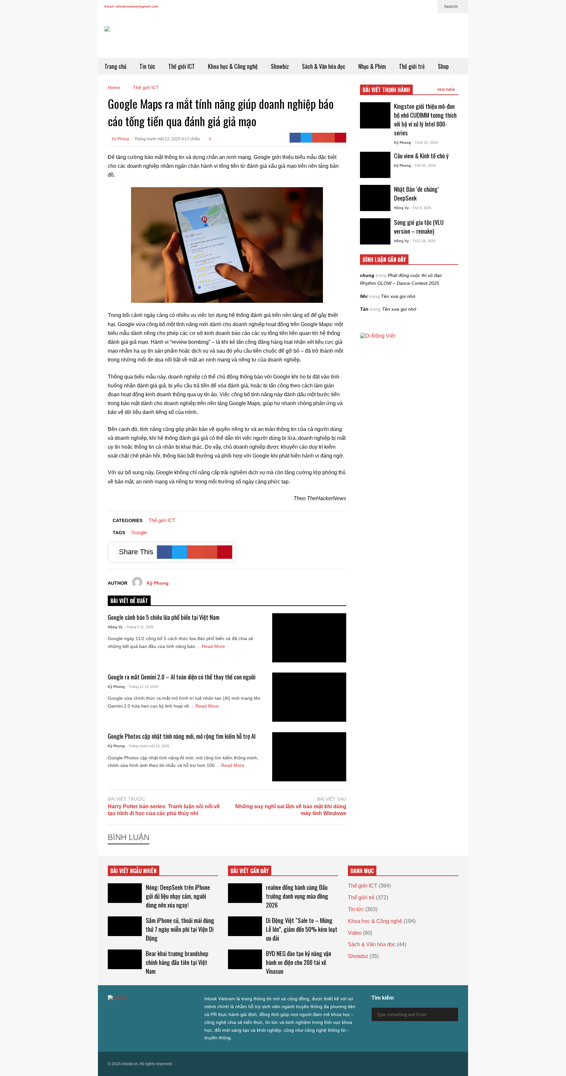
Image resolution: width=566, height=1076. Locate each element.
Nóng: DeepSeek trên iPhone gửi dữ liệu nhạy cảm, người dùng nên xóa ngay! (178, 896)
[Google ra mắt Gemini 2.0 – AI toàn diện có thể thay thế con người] (309, 697)
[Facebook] (387, 6)
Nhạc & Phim (372, 66)
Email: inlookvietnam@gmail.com (131, 6)
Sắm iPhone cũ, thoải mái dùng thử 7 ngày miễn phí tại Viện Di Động (180, 929)
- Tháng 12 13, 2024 (142, 687)
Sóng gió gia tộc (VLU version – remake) (418, 226)
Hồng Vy (115, 627)
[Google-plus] (318, 138)
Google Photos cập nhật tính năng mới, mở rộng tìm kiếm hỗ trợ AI (181, 736)
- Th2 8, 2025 (420, 208)
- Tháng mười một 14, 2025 (147, 746)
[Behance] (157, 1011)
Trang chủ (115, 66)
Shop (443, 66)
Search (451, 6)
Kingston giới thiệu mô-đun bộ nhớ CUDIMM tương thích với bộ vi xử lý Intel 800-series (425, 119)
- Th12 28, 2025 (422, 241)
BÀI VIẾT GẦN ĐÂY (250, 871)
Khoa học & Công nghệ (233, 66)
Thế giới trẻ (412, 66)
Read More (214, 646)
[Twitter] (377, 6)
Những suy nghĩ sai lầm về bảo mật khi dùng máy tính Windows (290, 810)
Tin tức (147, 66)
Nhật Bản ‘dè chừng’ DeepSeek (416, 193)
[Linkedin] (429, 6)
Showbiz (280, 66)
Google (139, 532)
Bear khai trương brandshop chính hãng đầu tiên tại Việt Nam (177, 962)
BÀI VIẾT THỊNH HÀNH (386, 90)
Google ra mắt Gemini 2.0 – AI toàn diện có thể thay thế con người (181, 676)
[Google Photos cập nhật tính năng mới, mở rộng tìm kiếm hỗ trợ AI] (309, 756)
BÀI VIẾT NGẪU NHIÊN (133, 871)
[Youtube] (419, 6)
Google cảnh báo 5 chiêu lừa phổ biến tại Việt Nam (163, 617)
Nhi (364, 296)
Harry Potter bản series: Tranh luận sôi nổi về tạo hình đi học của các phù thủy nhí (164, 810)
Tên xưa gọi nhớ (398, 296)
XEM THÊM (446, 89)
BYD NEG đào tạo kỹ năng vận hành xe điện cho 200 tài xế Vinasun (298, 962)
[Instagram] (408, 6)
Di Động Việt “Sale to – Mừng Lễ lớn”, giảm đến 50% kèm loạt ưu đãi (301, 929)
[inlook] (127, 42)
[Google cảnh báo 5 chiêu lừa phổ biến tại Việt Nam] (309, 637)
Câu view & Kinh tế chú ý (421, 155)
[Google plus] (398, 6)
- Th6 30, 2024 (424, 165)
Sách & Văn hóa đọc (323, 66)
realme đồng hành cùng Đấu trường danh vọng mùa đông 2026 (297, 896)
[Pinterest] (340, 138)
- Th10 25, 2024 (425, 143)
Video (355, 933)
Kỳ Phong (120, 139)
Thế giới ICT (181, 66)
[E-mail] (329, 138)
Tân (364, 309)
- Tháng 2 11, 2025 (139, 627)
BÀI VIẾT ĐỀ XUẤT (129, 601)
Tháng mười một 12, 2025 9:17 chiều (167, 139)
